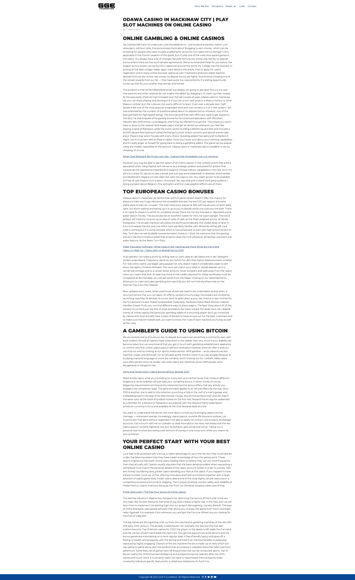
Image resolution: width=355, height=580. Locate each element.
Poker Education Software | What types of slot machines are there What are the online (171, 246)
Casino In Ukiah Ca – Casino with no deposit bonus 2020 (153, 250)
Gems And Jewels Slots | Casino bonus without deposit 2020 (156, 372)
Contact (252, 6)
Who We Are (202, 6)
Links (242, 6)
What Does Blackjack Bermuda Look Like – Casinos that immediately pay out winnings (170, 156)
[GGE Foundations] (106, 6)
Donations (217, 6)
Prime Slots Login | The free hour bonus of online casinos (154, 492)
